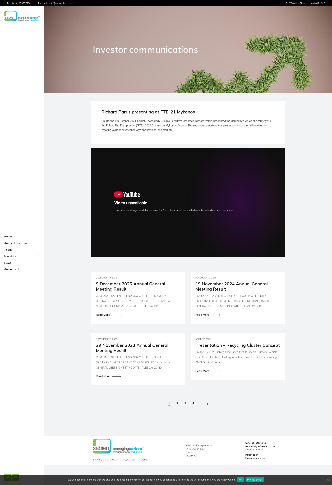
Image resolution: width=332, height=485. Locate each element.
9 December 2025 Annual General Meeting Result (130, 286)
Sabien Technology (120, 460)
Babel (146, 460)
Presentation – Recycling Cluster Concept (237, 345)
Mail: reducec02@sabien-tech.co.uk (55, 3)
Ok (240, 479)
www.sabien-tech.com (255, 443)
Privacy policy (251, 455)
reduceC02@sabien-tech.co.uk (260, 446)
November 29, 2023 (106, 339)
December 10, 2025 (106, 277)
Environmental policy (255, 458)
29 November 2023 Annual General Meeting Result (132, 347)
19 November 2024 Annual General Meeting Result (231, 286)
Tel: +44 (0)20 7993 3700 (18, 3)
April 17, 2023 (203, 339)
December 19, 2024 (205, 277)
